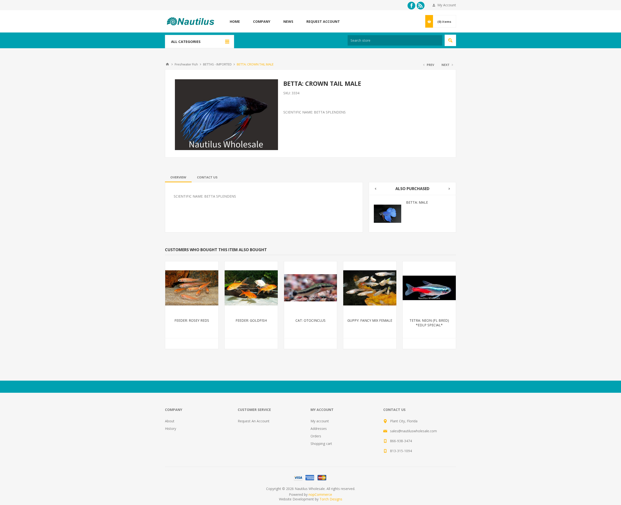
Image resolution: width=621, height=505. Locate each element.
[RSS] (421, 5)
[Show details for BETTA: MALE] (387, 213)
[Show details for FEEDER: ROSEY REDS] (191, 287)
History (170, 428)
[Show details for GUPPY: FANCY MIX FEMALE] (369, 287)
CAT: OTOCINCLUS (310, 320)
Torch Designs (330, 499)
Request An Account (254, 421)
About (169, 421)
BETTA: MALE (417, 202)
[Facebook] (411, 5)
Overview (178, 177)
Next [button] (449, 188)
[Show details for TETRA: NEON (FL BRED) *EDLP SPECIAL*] (429, 287)
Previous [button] (375, 188)
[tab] (178, 177)
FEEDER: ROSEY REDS (191, 320)
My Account (446, 5)
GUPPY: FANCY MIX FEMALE (369, 320)
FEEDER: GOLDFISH (251, 320)
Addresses (318, 428)
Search (450, 40)
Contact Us (207, 177)
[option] (412, 213)
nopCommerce (320, 494)
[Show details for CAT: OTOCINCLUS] (310, 287)
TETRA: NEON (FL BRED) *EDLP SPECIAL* (429, 322)
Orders (315, 436)
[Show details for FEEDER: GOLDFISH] (251, 287)
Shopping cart (321, 443)
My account (319, 421)
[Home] (167, 64)
